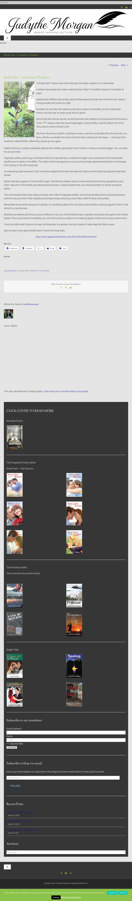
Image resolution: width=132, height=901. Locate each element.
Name (9, 736)
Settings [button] (56, 897)
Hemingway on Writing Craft (22, 830)
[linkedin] (126, 7)
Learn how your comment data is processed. (66, 391)
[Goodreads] (131, 7)
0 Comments (44, 271)
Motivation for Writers (19, 821)
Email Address (14, 728)
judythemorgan (11, 271)
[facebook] (122, 7)
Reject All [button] (123, 893)
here (18, 152)
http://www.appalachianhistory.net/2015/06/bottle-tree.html (66, 237)
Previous (114, 65)
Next (123, 65)
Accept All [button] (112, 893)
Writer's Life (35, 271)
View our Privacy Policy (71, 897)
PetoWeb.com (83, 883)
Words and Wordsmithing (21, 812)
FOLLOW (15, 785)
